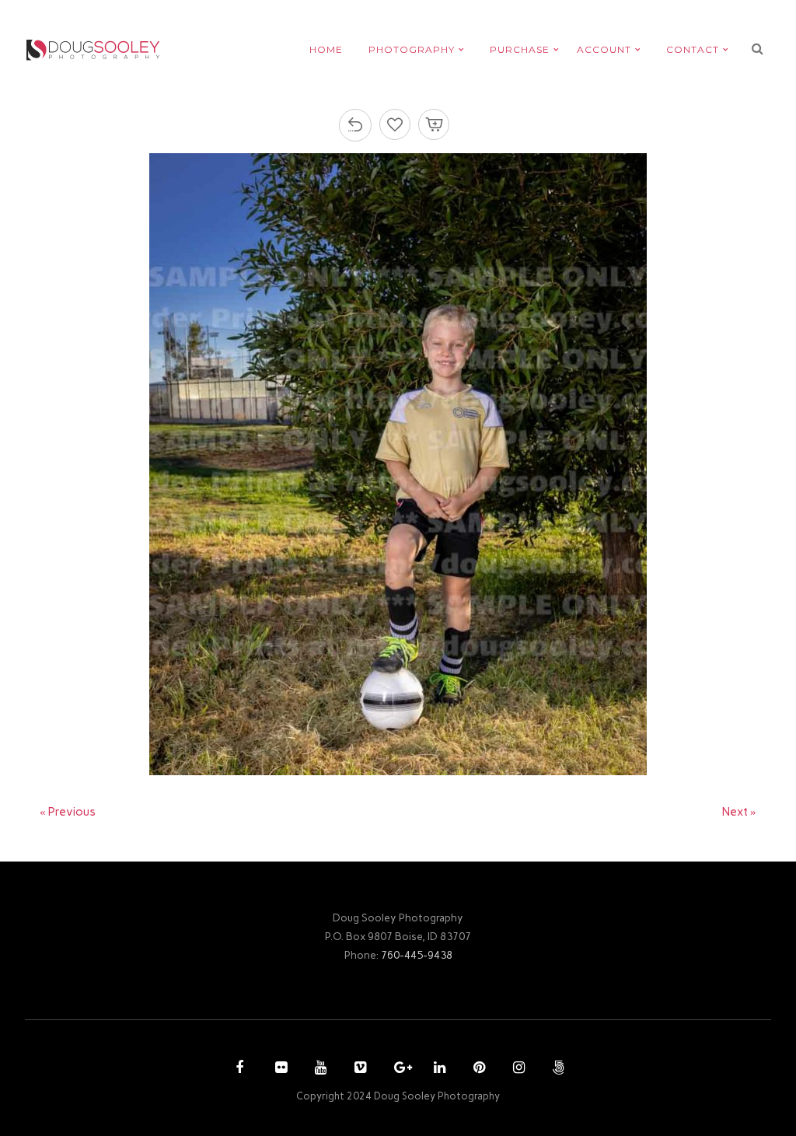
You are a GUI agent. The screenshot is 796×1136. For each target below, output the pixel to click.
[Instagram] (517, 1069)
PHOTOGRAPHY (411, 49)
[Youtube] (318, 1069)
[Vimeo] (358, 1069)
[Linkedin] (437, 1069)
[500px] (556, 1069)
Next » (739, 812)
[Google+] (398, 1069)
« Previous (68, 812)
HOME (326, 49)
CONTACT (692, 49)
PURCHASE (520, 49)
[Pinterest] (477, 1069)
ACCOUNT (604, 49)
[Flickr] (279, 1069)
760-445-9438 (416, 955)
